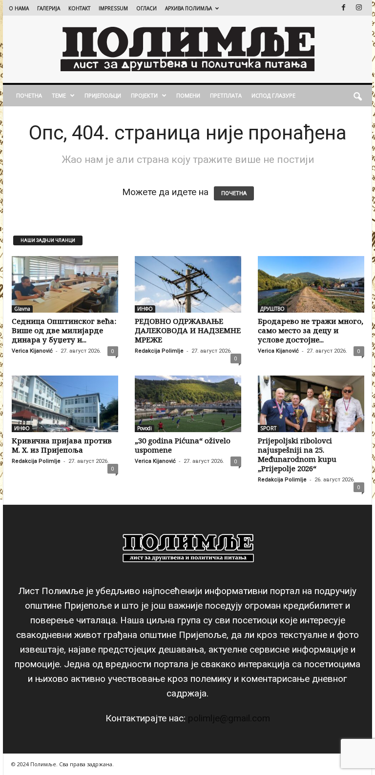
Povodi (144, 428)
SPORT (268, 428)
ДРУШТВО (272, 308)
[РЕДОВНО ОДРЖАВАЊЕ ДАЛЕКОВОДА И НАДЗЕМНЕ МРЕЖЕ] (188, 284)
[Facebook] (343, 7)
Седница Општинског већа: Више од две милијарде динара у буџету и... (64, 330)
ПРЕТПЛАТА (226, 95)
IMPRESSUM (113, 8)
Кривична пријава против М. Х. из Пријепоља (62, 445)
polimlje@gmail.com (229, 718)
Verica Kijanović (32, 351)
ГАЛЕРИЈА (48, 8)
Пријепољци (102, 95)
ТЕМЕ (59, 95)
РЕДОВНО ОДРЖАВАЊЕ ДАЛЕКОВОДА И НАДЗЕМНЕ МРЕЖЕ (188, 330)
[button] (357, 95)
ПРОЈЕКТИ (144, 95)
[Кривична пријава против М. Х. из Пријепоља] (65, 404)
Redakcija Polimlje (159, 351)
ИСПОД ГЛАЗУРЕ (273, 95)
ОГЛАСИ (146, 8)
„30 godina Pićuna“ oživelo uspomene (182, 445)
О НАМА (19, 8)
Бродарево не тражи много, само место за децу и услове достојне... (310, 330)
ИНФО (145, 308)
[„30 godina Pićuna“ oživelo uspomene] (188, 404)
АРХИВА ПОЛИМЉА (188, 8)
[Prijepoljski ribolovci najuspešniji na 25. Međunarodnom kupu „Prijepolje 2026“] (311, 404)
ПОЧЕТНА (29, 95)
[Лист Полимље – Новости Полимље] (187, 49)
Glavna (22, 308)
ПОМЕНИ (188, 95)
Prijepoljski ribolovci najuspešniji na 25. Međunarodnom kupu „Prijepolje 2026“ (297, 454)
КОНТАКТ (79, 8)
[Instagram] (359, 7)
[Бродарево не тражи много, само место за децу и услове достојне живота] (311, 284)
